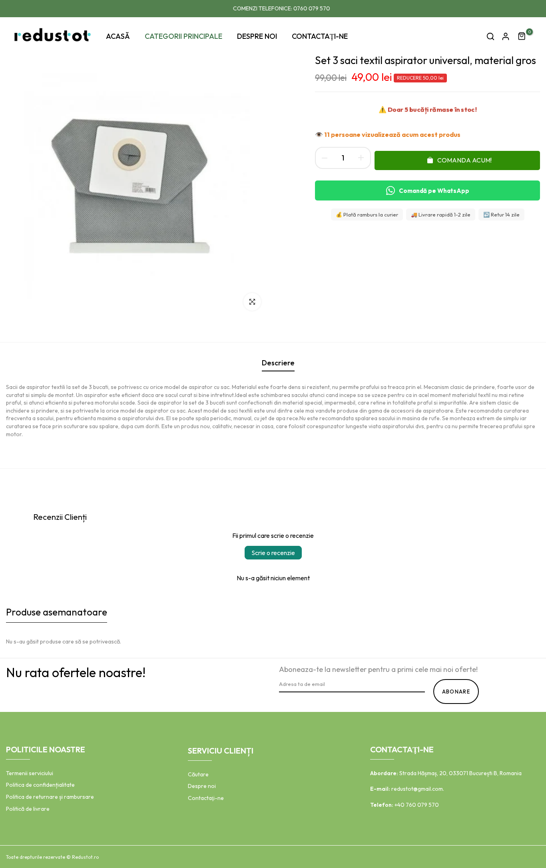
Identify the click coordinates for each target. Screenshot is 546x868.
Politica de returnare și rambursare (50, 796)
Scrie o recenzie (273, 553)
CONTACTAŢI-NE (320, 36)
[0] (522, 36)
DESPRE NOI (257, 36)
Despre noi (202, 786)
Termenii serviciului (29, 773)
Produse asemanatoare (56, 612)
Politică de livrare (28, 808)
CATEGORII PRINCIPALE (183, 36)
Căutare (198, 774)
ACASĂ (118, 36)
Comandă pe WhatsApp (434, 190)
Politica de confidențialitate (40, 784)
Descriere (278, 362)
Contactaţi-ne (206, 798)
